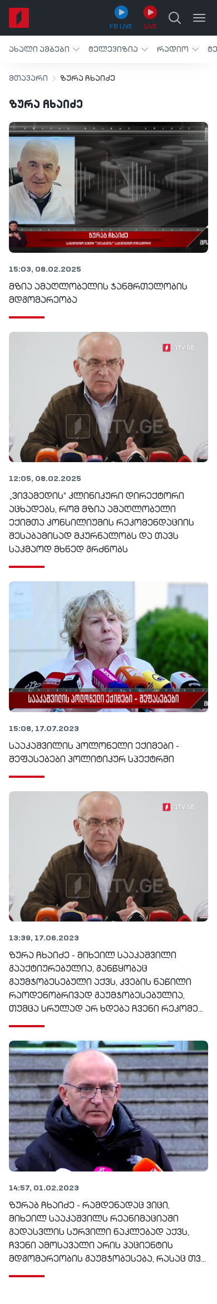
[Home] (19, 18)
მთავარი (28, 78)
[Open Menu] (199, 18)
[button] (44, 49)
